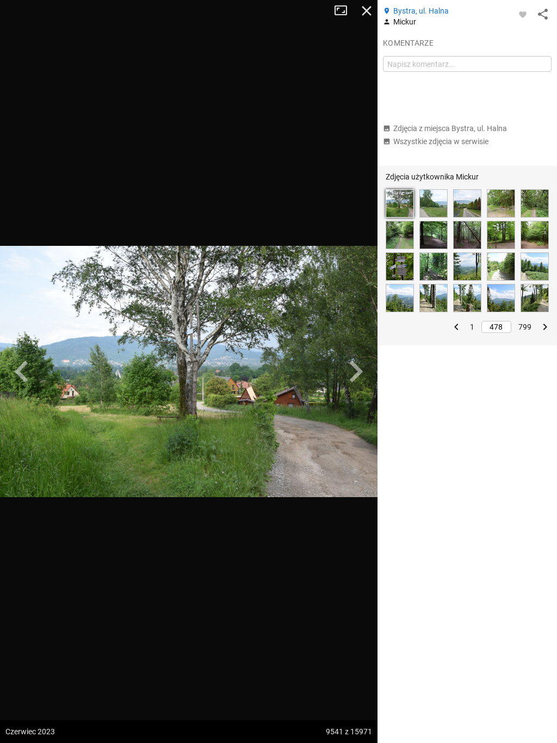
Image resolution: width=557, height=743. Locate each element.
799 (524, 327)
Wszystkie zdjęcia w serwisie (440, 141)
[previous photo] (22, 371)
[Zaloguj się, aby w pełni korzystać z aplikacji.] (522, 14)
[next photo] (355, 371)
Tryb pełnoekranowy (345, 11)
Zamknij (366, 11)
